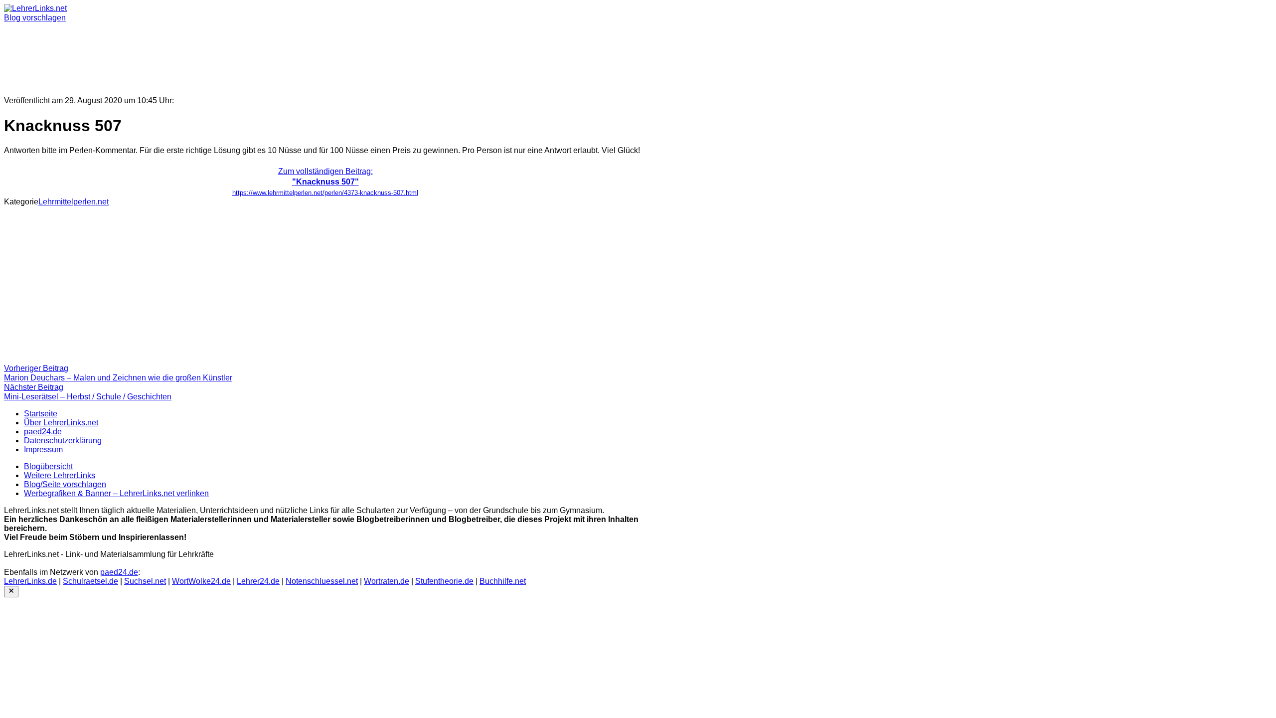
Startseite (40, 413)
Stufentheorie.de (444, 581)
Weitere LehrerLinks (59, 475)
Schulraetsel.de (90, 581)
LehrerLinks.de (30, 581)
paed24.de (43, 431)
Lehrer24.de (258, 581)
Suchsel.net (145, 581)
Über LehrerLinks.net (61, 422)
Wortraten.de (386, 581)
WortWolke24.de (201, 581)
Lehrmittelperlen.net (73, 201)
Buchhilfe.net (502, 581)
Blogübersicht (48, 466)
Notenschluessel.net (322, 581)
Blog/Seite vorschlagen (65, 484)
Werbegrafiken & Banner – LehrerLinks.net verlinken (116, 493)
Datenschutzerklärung (63, 440)
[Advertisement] (303, 54)
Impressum (43, 449)
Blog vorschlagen (35, 17)
